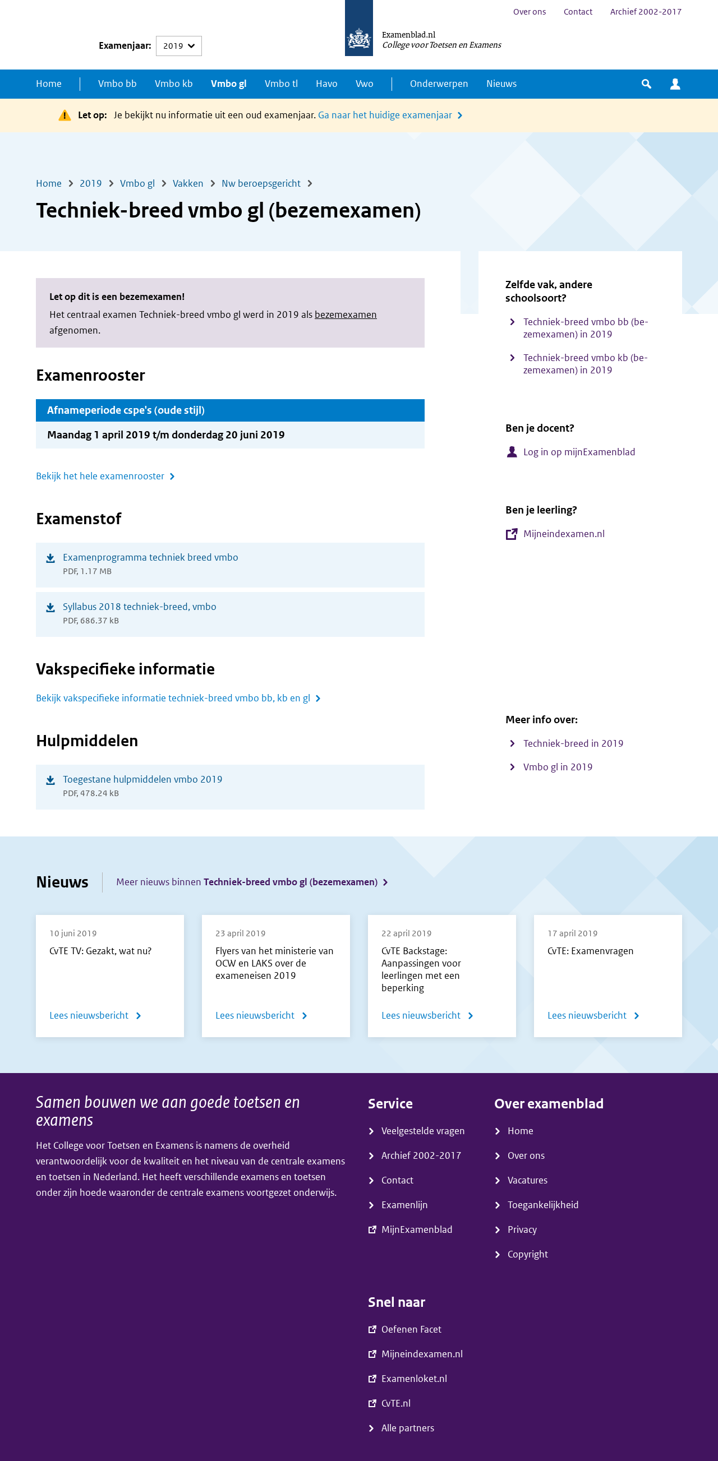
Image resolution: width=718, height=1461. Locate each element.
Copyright (528, 1254)
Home (49, 84)
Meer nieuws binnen (247, 882)
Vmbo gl (229, 84)
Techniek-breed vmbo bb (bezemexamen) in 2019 (585, 328)
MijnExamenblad (675, 84)
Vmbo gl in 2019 (558, 767)
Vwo (365, 84)
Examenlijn (404, 1205)
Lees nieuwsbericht (95, 1018)
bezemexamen (346, 315)
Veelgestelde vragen (423, 1131)
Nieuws (501, 84)
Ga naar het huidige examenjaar (385, 115)
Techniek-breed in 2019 (573, 744)
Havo (327, 84)
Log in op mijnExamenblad (579, 452)
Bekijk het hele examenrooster (100, 476)
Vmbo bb (117, 84)
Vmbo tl (281, 84)
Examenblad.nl (408, 34)
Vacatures (527, 1180)
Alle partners (407, 1428)
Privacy (522, 1230)
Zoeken (646, 84)
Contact (578, 12)
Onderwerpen (439, 84)
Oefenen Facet (411, 1329)
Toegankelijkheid (543, 1205)
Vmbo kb (174, 84)
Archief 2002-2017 (646, 12)
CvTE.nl (396, 1403)
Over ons (529, 12)
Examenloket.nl (414, 1379)
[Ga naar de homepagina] (359, 35)
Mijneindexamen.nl (564, 534)
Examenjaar (124, 46)
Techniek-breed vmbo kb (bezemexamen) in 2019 (585, 364)
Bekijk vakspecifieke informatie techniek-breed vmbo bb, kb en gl (173, 698)
